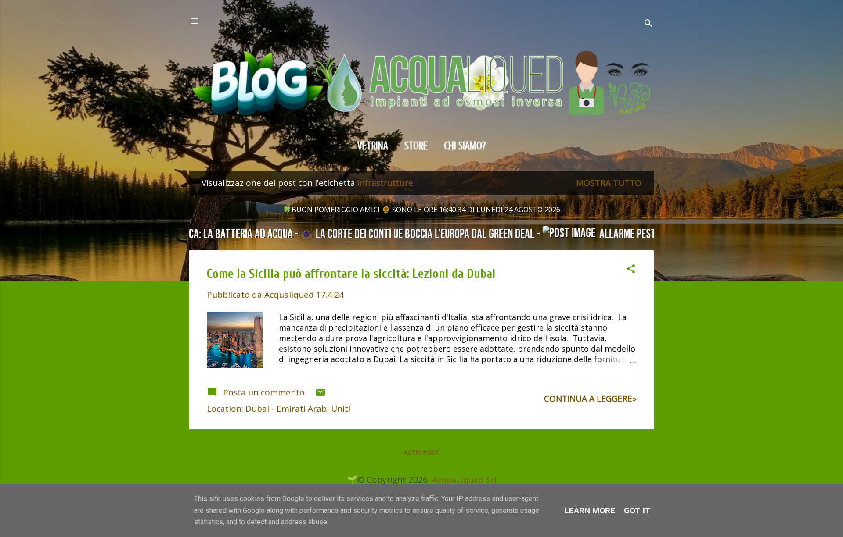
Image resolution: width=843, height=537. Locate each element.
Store (416, 145)
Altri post (421, 452)
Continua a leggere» (590, 398)
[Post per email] (320, 394)
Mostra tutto (608, 182)
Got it (637, 510)
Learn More (590, 510)
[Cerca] (648, 24)
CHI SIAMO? (465, 145)
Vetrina (372, 145)
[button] (631, 269)
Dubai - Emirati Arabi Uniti (297, 408)
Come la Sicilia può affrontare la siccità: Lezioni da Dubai (351, 274)
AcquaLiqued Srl (464, 479)
